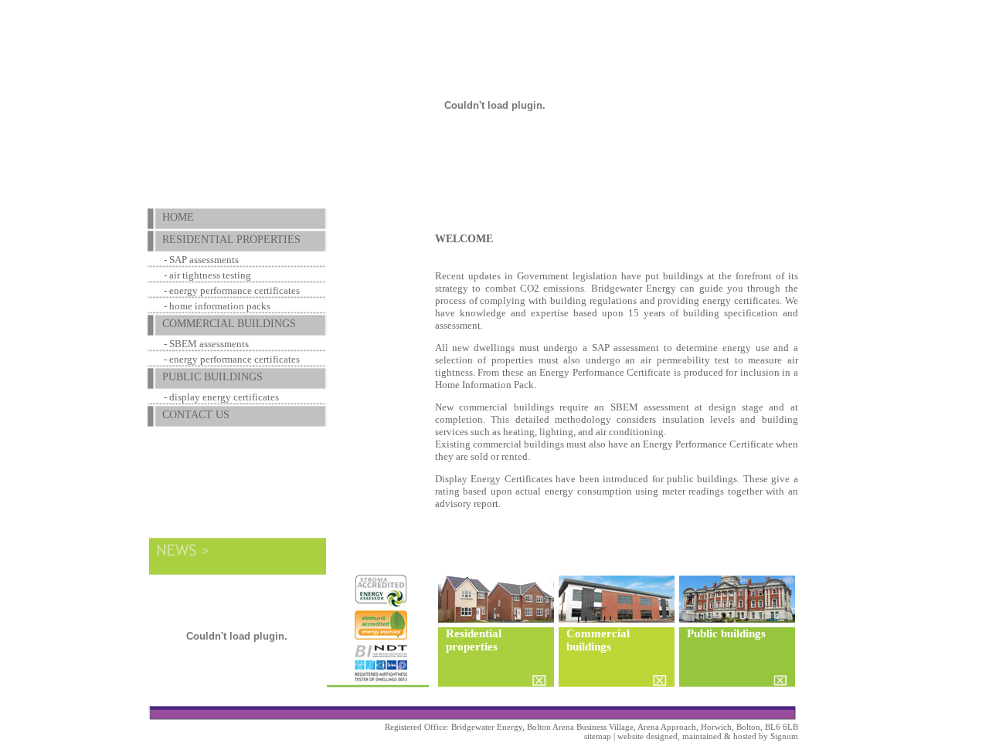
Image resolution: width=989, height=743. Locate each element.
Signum (784, 736)
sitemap (597, 736)
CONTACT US (195, 414)
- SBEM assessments (206, 344)
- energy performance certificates (232, 290)
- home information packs (217, 306)
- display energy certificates (221, 397)
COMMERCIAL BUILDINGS (229, 323)
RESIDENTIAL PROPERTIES (231, 239)
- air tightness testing (207, 275)
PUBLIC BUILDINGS (212, 377)
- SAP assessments (201, 259)
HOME (178, 217)
